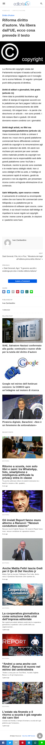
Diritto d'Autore (19, 10)
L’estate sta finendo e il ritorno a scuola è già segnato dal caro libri (22, 714)
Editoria (5, 461)
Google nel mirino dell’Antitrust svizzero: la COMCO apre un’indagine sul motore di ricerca (20, 386)
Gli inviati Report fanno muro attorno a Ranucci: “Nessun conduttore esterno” (21, 523)
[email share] (13, 291)
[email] (16, 742)
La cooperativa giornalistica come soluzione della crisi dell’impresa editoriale (20, 616)
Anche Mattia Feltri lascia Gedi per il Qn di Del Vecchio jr (22, 570)
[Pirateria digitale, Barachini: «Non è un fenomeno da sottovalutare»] (22, 407)
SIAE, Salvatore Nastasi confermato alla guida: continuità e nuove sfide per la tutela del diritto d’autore (22, 348)
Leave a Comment (22, 281)
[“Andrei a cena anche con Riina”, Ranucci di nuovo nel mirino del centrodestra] (22, 645)
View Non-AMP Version (28, 736)
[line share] (31, 291)
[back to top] (40, 736)
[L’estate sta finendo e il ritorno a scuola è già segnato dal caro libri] (22, 693)
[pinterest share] (17, 291)
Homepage (6, 10)
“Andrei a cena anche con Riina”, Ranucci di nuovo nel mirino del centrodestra (21, 666)
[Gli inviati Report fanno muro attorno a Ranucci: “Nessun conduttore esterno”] (22, 501)
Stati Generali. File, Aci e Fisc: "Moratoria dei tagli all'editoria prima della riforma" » (22, 257)
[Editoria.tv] (22, 3)
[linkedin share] (22, 291)
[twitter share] (8, 291)
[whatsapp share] (26, 291)
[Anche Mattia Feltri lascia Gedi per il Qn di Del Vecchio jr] (22, 549)
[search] (41, 3)
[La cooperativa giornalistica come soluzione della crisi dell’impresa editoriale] (22, 594)
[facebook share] (3, 291)
